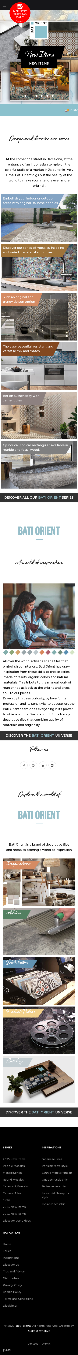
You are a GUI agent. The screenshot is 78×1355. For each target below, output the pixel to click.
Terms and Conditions (18, 1299)
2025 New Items (14, 1159)
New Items (39, 64)
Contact (33, 1343)
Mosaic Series (12, 1172)
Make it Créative (39, 1331)
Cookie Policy (12, 1292)
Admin (46, 1343)
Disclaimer (10, 1305)
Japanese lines (52, 1159)
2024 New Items (14, 1207)
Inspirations (51, 1147)
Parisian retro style (55, 1166)
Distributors (11, 1278)
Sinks (6, 1200)
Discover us (11, 1264)
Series (7, 1147)
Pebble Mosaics (14, 1166)
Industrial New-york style (55, 1195)
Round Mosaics (13, 1179)
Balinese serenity (54, 1186)
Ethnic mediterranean (57, 1172)
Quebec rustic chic (55, 1179)
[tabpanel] (39, 55)
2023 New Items (14, 1213)
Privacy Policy (12, 1285)
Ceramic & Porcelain (16, 1186)
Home (7, 1244)
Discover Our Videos (17, 1220)
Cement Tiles (12, 1193)
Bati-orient (23, 1325)
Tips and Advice (14, 1271)
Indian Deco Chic (53, 1204)
